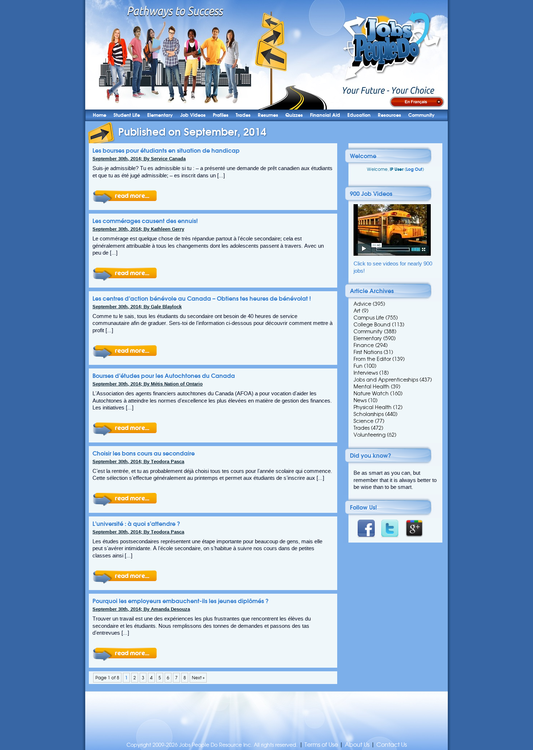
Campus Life (369, 317)
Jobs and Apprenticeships (386, 379)
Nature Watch (371, 393)
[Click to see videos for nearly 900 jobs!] (392, 254)
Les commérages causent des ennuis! (145, 220)
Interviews (366, 373)
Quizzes (294, 115)
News (360, 400)
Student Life (126, 115)
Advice (362, 304)
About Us (357, 744)
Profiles (220, 115)
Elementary (160, 115)
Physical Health (373, 407)
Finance (364, 345)
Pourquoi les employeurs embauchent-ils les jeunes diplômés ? (180, 601)
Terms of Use (321, 744)
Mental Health (371, 386)
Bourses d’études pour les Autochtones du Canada (163, 375)
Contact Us (391, 744)
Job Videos (193, 115)
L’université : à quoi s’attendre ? (136, 523)
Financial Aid (325, 115)
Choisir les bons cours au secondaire (143, 453)
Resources (389, 115)
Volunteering (369, 435)
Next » (198, 677)
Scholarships (369, 414)
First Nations (368, 352)
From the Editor (372, 359)
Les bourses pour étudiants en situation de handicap (166, 150)
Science (363, 421)
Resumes (268, 115)
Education (359, 115)
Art (357, 311)
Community (421, 115)
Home (99, 115)
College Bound (372, 324)
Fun (358, 366)
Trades (243, 115)
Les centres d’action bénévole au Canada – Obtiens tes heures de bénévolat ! (201, 298)
